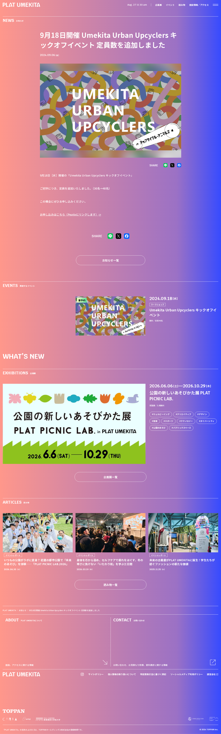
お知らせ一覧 (110, 260)
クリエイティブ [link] (184, 414)
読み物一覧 (111, 585)
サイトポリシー (96, 674)
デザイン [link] (203, 414)
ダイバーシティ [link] (207, 421)
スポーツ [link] (169, 421)
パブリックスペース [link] (182, 427)
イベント (170, 4)
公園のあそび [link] (159, 427)
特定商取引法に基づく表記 (153, 674)
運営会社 (211, 674)
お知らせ (22, 610)
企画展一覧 (111, 477)
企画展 (158, 4)
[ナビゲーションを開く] (215, 5)
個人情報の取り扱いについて (122, 674)
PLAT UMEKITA (9, 610)
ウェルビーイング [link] (161, 414)
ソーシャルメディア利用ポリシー (186, 674)
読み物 (182, 4)
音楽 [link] (155, 421)
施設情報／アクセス (199, 4)
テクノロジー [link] (187, 421)
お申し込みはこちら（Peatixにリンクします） (69, 214)
